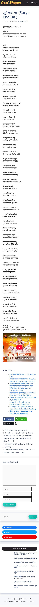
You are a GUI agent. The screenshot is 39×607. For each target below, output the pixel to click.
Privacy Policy (9, 601)
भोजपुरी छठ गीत (24, 438)
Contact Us (31, 601)
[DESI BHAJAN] (11, 3)
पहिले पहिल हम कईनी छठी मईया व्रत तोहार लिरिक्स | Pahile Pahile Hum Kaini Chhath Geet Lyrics (21, 388)
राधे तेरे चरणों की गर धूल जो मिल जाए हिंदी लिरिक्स (25, 558)
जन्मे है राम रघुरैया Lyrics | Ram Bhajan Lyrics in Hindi (24, 577)
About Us (24, 601)
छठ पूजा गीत (16, 438)
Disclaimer (17, 601)
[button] (27, 3)
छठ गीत (10, 438)
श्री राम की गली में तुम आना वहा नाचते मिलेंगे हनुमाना (24, 572)
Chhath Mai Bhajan (11, 433)
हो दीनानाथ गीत (10, 441)
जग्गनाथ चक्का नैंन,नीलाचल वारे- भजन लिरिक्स (24, 562)
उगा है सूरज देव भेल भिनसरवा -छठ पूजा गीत (21, 383)
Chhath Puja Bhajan (26, 433)
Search (33, 517)
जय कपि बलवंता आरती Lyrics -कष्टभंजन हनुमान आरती (25, 566)
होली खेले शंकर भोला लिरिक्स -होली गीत (23, 582)
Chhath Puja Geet (21, 430)
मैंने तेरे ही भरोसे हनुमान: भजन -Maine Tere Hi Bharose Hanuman (25, 553)
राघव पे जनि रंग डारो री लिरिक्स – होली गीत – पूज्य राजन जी (25, 586)
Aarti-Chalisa (9, 430)
